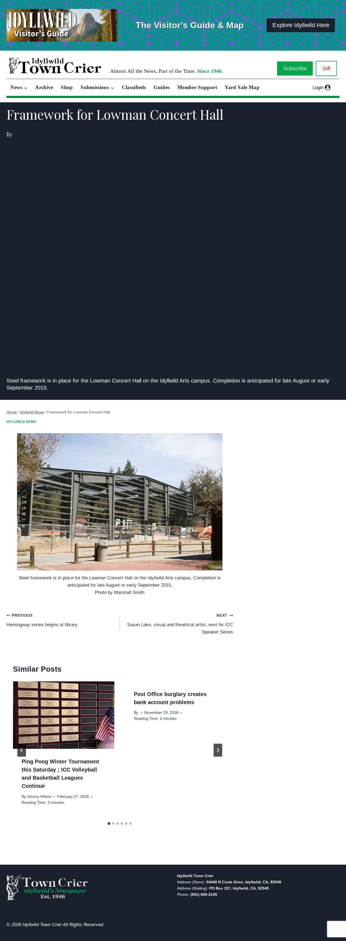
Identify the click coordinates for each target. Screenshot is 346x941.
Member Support (197, 87)
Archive (44, 87)
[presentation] (63, 715)
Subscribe (295, 68)
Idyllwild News (21, 422)
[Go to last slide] (21, 750)
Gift (326, 68)
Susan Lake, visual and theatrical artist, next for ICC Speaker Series (180, 624)
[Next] (218, 750)
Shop (67, 87)
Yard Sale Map (242, 87)
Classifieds (134, 87)
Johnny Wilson (39, 797)
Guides (161, 87)
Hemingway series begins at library (42, 620)
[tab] (109, 823)
